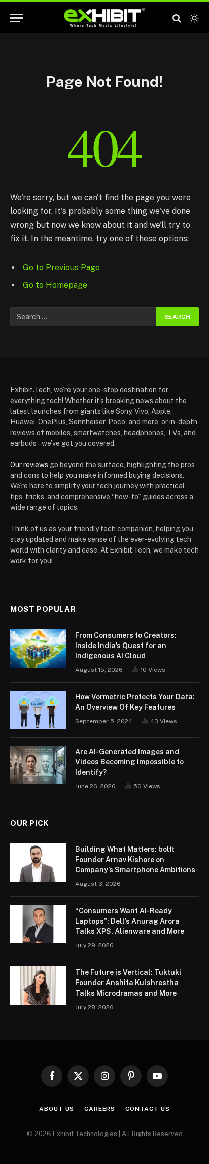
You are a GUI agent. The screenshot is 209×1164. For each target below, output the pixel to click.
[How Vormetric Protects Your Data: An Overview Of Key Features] (38, 710)
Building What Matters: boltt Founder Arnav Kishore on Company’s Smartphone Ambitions (135, 859)
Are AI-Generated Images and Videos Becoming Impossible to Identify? (129, 762)
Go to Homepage (55, 285)
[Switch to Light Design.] (193, 18)
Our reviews (29, 465)
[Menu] (16, 18)
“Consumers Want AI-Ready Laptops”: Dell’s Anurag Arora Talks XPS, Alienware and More (129, 921)
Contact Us (147, 1108)
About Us (56, 1108)
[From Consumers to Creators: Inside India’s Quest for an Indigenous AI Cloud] (38, 648)
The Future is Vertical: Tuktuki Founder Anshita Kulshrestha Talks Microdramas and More (128, 982)
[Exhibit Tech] (104, 18)
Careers (99, 1108)
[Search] (176, 18)
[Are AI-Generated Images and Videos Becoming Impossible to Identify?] (38, 765)
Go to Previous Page (61, 267)
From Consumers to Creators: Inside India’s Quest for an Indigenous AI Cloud (126, 645)
